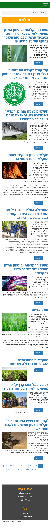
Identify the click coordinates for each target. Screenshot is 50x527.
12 (31, 466)
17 (14, 470)
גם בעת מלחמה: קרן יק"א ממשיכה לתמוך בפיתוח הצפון (26, 386)
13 (36, 466)
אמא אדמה (40, 310)
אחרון (34, 470)
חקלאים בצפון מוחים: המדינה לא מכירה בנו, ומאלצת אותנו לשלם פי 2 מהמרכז (26, 115)
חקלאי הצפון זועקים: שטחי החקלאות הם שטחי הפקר (27, 157)
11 (26, 466)
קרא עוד (38, 63)
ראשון (5, 466)
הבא (27, 470)
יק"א (43, 397)
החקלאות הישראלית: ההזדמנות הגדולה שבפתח (29, 362)
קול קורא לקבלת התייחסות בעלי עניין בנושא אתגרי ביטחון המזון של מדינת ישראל (25, 74)
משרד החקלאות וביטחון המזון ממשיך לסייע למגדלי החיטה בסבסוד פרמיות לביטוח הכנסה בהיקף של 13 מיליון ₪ (25, 35)
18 (18, 470)
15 (4, 470)
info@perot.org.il (25, 493)
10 (21, 466)
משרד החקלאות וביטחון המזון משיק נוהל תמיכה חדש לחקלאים (26, 269)
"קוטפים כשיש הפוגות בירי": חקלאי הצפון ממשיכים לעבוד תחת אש (26, 424)
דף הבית (44, 13)
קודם (12, 466)
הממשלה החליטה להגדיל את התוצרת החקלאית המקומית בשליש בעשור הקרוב (26, 213)
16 (9, 470)
